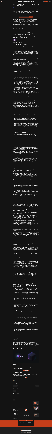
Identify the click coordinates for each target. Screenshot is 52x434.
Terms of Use (29, 422)
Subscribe (26, 420)
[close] (32, 409)
